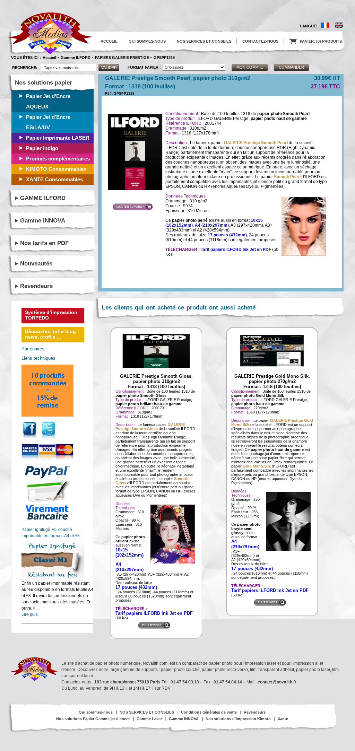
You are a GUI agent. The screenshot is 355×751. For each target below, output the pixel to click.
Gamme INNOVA (42, 220)
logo (50, 33)
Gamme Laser (149, 719)
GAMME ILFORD (43, 198)
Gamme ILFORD (75, 57)
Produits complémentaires (58, 158)
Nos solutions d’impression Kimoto (238, 719)
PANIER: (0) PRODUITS (315, 41)
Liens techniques (38, 358)
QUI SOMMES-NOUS (147, 41)
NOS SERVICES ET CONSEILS (204, 41)
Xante (283, 719)
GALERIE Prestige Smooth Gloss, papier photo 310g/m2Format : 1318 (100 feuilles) (156, 381)
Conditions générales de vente (209, 712)
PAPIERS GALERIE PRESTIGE (122, 57)
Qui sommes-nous (96, 712)
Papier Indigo (42, 148)
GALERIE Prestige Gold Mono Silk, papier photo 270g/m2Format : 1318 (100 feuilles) (272, 381)
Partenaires (32, 348)
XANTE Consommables (54, 179)
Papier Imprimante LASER (57, 138)
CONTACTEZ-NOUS (260, 41)
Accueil (49, 57)
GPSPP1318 (164, 57)
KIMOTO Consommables (56, 169)
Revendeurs (36, 286)
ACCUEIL (109, 41)
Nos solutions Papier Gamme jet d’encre (93, 719)
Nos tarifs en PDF (44, 243)
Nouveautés (36, 263)
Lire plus (29, 614)
